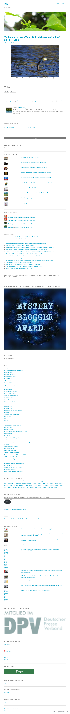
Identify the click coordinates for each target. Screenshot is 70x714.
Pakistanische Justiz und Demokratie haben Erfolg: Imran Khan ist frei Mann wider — (27, 249)
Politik (39, 485)
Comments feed (30, 519)
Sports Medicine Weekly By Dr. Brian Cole (14, 461)
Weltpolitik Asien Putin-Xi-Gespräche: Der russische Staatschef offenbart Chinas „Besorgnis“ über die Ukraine (41, 576)
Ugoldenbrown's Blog (9, 385)
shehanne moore (8, 398)
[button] (35, 622)
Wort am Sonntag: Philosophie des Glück (16, 239)
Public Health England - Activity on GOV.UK (15, 455)
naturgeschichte (37, 101)
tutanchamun (21, 487)
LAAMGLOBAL (8, 379)
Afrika (12, 481)
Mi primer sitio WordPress (11, 402)
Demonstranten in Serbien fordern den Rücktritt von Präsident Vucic (23, 237)
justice (51, 483)
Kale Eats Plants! (8, 427)
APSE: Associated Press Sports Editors (13, 457)
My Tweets (6, 644)
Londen (6, 485)
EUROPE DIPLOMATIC (10, 374)
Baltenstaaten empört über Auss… (26, 217)
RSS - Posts (8, 651)
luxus (11, 485)
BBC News (6, 421)
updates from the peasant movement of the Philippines (18, 442)
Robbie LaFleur (8, 440)
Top (5, 710)
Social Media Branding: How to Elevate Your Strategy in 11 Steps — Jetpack (24, 266)
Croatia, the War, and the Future (12, 414)
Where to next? (8, 419)
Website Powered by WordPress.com (13, 709)
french (61, 481)
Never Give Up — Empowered (28, 198)
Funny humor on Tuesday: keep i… (23, 227)
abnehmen (7, 481)
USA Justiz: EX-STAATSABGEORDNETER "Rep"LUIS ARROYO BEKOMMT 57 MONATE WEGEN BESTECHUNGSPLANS (42, 539)
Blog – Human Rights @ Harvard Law (13, 471)
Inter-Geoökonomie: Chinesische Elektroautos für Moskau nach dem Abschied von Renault (41, 586)
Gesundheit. (18, 483)
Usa (27, 487)
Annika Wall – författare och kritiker (13, 467)
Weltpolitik (38, 487)
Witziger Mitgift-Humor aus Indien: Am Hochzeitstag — (19, 262)
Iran (44, 483)
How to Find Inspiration (10, 469)
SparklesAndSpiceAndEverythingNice (13, 370)
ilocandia (6, 444)
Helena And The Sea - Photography (13, 410)
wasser (54, 101)
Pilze (35, 485)
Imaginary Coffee (8, 406)
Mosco (16, 485)
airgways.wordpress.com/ (10, 391)
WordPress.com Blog (9, 459)
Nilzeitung (13, 43)
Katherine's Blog (8, 372)
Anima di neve (7, 400)
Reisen (52, 485)
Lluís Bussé (7, 436)
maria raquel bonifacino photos (12, 438)
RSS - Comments (8, 660)
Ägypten (25, 481)
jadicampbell (7, 381)
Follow (7, 502)
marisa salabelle (8, 433)
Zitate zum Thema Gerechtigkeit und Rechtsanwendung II (20, 245)
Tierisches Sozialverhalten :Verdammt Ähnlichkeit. (33, 162)
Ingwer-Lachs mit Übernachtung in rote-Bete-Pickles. (34, 167)
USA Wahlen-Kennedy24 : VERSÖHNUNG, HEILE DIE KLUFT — (21, 268)
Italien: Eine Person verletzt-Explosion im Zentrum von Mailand (22, 258)
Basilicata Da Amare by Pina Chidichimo (14, 463)
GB (5, 483)
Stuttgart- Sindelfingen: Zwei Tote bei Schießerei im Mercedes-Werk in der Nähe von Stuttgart (29, 256)
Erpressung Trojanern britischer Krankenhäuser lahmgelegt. (36, 178)
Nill (27, 485)
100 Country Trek (12, 217)
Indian (39, 483)
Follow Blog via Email (12, 495)
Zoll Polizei (54, 487)
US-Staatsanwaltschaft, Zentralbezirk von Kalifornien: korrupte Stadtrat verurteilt (26, 243)
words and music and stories (11, 395)
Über (63, 4)
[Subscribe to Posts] (4, 651)
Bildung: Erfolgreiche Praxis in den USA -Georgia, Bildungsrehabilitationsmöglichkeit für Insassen (30, 252)
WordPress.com (40, 519)
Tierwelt (15, 487)
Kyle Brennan (7, 417)
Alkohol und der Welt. (21, 101)
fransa (56, 481)
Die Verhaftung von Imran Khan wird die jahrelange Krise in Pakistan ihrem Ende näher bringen (29, 260)
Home (57, 4)
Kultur (30, 101)
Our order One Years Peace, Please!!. (30, 157)
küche (56, 483)
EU (45, 481)
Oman (30, 485)
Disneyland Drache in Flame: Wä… (27, 220)
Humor (34, 483)
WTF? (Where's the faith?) (10, 368)
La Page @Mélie (8, 408)
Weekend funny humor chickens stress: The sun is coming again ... (37, 529)
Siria (5, 487)
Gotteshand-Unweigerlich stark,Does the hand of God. (34, 193)
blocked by (21, 672)
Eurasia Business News (10, 376)
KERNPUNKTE (8, 465)
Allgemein (11, 101)
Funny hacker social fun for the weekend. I (31, 581)
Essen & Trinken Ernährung (36, 481)
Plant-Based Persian (9, 429)
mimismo (6, 412)
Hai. (28, 101)
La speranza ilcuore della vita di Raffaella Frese (15, 431)
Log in (14, 519)
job (47, 483)
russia (61, 485)
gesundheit (10, 483)
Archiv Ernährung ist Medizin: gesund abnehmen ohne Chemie (36, 183)
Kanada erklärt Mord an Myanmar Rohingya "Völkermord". (35, 590)
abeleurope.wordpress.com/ (11, 446)
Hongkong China (26, 483)
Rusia (56, 485)
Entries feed (21, 519)
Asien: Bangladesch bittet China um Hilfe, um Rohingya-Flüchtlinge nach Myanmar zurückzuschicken (41, 571)
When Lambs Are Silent (10, 404)
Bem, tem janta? (8, 389)
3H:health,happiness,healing (11, 452)
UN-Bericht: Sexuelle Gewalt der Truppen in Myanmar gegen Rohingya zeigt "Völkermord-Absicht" (40, 550)
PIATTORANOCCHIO (9, 448)
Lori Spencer (7, 387)
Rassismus (45, 485)
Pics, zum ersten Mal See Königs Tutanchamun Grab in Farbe (36, 172)
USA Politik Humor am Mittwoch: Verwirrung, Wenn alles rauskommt (23, 264)
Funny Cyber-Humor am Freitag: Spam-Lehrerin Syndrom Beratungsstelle (39, 544)
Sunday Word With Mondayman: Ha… (24, 224)
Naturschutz (44, 101)
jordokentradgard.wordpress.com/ (13, 425)
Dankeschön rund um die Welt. (28, 188)
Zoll (49, 487)
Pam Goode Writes (9, 383)
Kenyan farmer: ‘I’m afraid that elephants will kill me (19, 241)
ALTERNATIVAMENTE (9, 393)
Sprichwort (50, 101)
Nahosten (21, 485)
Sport (9, 487)
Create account (8, 519)
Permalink (59, 101)
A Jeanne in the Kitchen (10, 450)
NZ (6, 3)
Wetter (44, 487)
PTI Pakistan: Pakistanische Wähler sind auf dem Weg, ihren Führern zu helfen (25, 254)
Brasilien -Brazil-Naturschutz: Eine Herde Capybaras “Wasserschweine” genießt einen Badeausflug (30, 247)
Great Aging (24, 203)
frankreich (50, 481)
